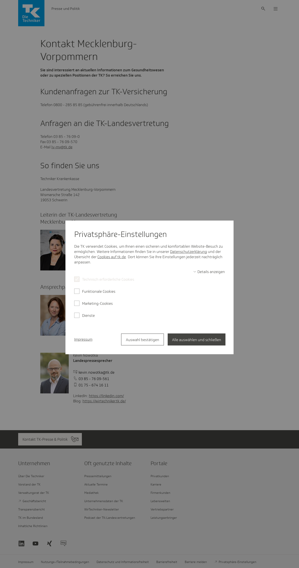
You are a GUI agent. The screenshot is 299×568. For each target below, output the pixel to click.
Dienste (88, 315)
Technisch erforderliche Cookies (108, 279)
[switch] (209, 271)
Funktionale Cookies (98, 291)
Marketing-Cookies (97, 303)
